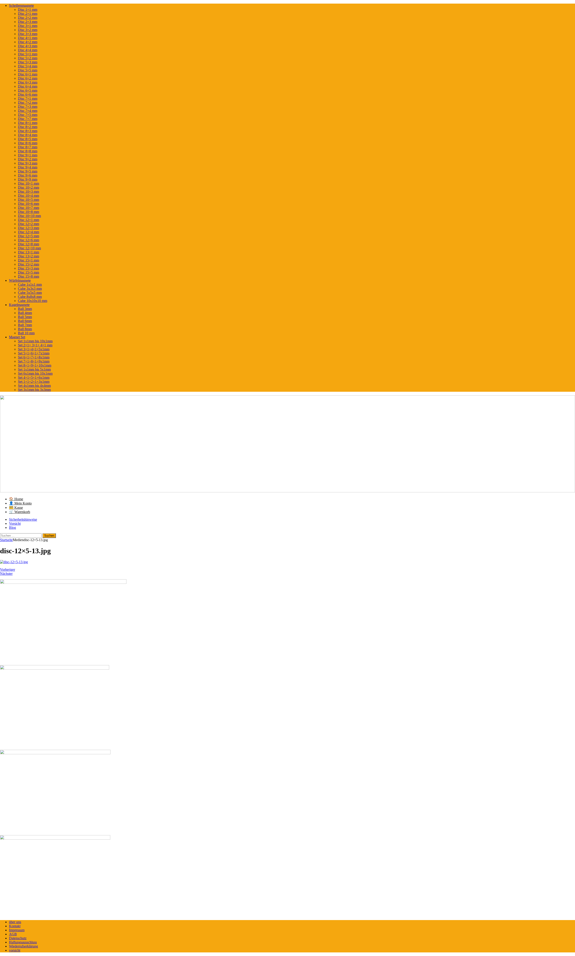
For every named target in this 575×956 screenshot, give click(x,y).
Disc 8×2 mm (27, 127)
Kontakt (14, 926)
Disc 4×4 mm (27, 50)
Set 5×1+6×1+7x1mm (33, 353)
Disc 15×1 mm (28, 260)
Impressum (16, 930)
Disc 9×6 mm (27, 175)
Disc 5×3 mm (27, 62)
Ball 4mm (25, 313)
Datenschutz (18, 938)
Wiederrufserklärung (23, 946)
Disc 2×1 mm (27, 13)
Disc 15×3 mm (28, 268)
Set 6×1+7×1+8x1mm (33, 357)
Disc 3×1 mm (27, 26)
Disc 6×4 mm (27, 86)
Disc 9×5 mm (27, 171)
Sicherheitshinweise (23, 519)
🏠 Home (16, 499)
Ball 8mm (25, 329)
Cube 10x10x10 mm (32, 301)
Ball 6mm (25, 321)
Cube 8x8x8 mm (30, 297)
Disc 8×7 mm (27, 147)
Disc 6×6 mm (27, 94)
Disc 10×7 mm (28, 208)
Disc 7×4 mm (27, 111)
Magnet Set (17, 337)
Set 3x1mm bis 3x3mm (34, 390)
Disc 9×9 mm (27, 179)
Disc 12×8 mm (28, 244)
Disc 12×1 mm (28, 220)
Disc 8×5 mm (27, 139)
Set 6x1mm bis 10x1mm (35, 373)
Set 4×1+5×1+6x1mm (33, 377)
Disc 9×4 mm (27, 167)
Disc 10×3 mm (28, 191)
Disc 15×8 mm (28, 276)
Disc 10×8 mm (28, 212)
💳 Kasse (16, 507)
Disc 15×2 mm (28, 264)
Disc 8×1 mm (27, 123)
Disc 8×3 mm (27, 131)
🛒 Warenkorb (19, 512)
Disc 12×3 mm (28, 228)
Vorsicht (15, 523)
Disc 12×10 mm (29, 248)
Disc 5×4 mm (27, 66)
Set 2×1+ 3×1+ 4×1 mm (35, 345)
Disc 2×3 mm (27, 22)
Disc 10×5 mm (28, 199)
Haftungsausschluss (23, 942)
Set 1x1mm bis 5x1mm (34, 369)
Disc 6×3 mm (27, 82)
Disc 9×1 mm (27, 155)
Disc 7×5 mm (27, 115)
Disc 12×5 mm (28, 236)
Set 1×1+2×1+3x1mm (33, 381)
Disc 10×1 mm (28, 183)
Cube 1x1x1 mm (30, 284)
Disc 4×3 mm (27, 46)
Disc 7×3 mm (27, 106)
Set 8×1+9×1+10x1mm (34, 365)
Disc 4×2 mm (27, 42)
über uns (15, 922)
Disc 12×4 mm (28, 232)
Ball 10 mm (26, 333)
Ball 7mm (25, 325)
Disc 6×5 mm (27, 90)
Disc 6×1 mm (27, 74)
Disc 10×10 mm (29, 216)
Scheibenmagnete (21, 5)
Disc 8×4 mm (27, 135)
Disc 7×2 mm (27, 102)
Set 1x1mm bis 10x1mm (35, 341)
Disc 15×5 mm (28, 272)
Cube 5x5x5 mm (30, 292)
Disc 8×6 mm (27, 143)
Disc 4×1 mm (27, 38)
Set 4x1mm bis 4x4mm (34, 385)
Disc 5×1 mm (27, 54)
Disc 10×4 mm (28, 195)
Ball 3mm (25, 309)
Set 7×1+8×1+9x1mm (33, 361)
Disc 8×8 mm (27, 151)
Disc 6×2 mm (27, 78)
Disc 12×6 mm (28, 240)
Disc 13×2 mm (28, 256)
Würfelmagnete (20, 280)
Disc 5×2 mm (27, 58)
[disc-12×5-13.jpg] (14, 562)
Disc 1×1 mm (27, 9)
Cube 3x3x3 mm (30, 288)
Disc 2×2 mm (27, 18)
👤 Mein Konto (20, 503)
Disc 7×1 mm (27, 98)
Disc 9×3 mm (27, 163)
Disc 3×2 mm (27, 30)
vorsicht (14, 950)
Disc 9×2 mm (27, 159)
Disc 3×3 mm (27, 34)
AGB (13, 934)
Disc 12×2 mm (28, 224)
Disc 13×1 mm (28, 252)
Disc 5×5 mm (27, 70)
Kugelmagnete (19, 305)
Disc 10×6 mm (28, 204)
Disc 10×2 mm (28, 187)
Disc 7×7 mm (27, 119)
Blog (12, 527)
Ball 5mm (25, 317)
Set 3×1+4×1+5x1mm (33, 349)
